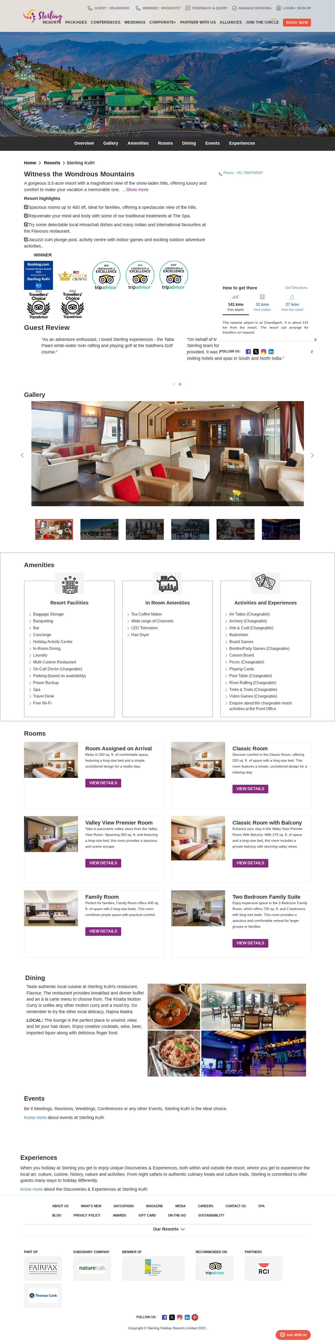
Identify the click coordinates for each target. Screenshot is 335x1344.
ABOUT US (59, 1206)
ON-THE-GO (146, 1215)
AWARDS (93, 1215)
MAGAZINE (146, 1206)
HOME (29, 163)
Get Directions (297, 287)
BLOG (262, 1206)
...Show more (129, 190)
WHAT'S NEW (88, 1206)
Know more (35, 1117)
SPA (243, 1206)
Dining (187, 143)
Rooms (165, 143)
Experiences (236, 143)
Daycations (117, 1206)
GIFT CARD (118, 1215)
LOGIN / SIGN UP (299, 8)
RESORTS (50, 163)
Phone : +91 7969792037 (240, 172)
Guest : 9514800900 (136, 8)
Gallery (115, 143)
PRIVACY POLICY (63, 1215)
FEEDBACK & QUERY (222, 8)
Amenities (140, 143)
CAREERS (192, 1206)
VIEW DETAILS (101, 783)
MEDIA (169, 1206)
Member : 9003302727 (180, 8)
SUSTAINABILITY (177, 1215)
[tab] (236, 304)
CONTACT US (220, 1206)
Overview (90, 143)
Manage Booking (261, 8)
